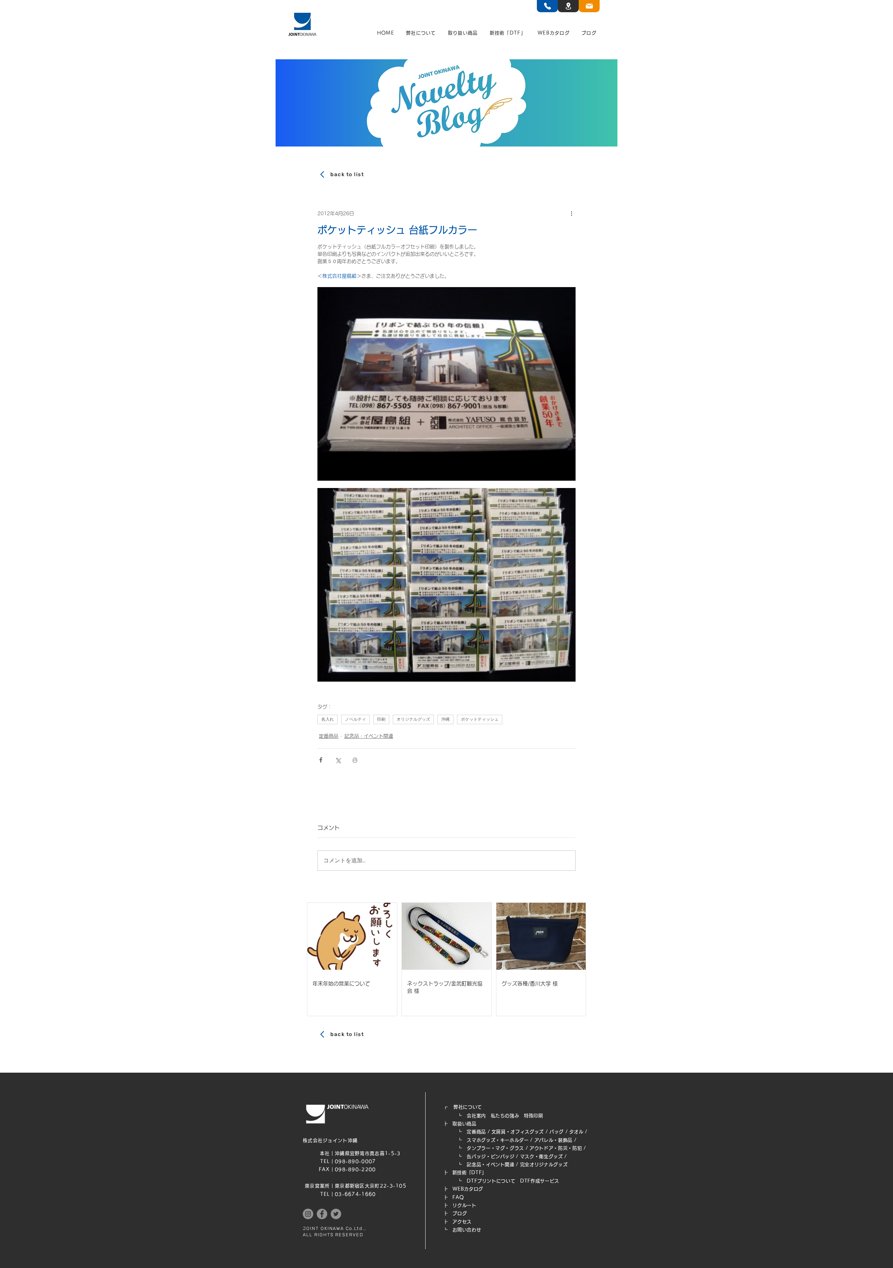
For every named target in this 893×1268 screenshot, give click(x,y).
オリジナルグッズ (413, 719)
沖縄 (445, 719)
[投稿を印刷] (355, 760)
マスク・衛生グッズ (541, 1156)
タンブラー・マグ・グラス (495, 1148)
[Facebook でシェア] (320, 760)
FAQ (458, 1197)
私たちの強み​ (505, 1115)
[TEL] (547, 6)
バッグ (556, 1132)
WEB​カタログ (467, 1189)
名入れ (327, 719)
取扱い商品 (464, 1123)
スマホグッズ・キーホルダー (497, 1140)
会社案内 (476, 1115)
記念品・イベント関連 (368, 736)
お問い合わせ (466, 1230)
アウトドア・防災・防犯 (556, 1148)
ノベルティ (355, 719)
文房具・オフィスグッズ (517, 1132)
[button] (421, 33)
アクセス (462, 1222)
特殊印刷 (533, 1115)
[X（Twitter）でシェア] (338, 760)
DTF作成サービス (539, 1181)
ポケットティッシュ (479, 719)
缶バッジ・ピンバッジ (491, 1156)
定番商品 (328, 736)
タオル (576, 1132)
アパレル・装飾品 (553, 1140)
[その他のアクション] (571, 213)
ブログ (459, 1213)
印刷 (381, 719)
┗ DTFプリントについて (481, 1181)
